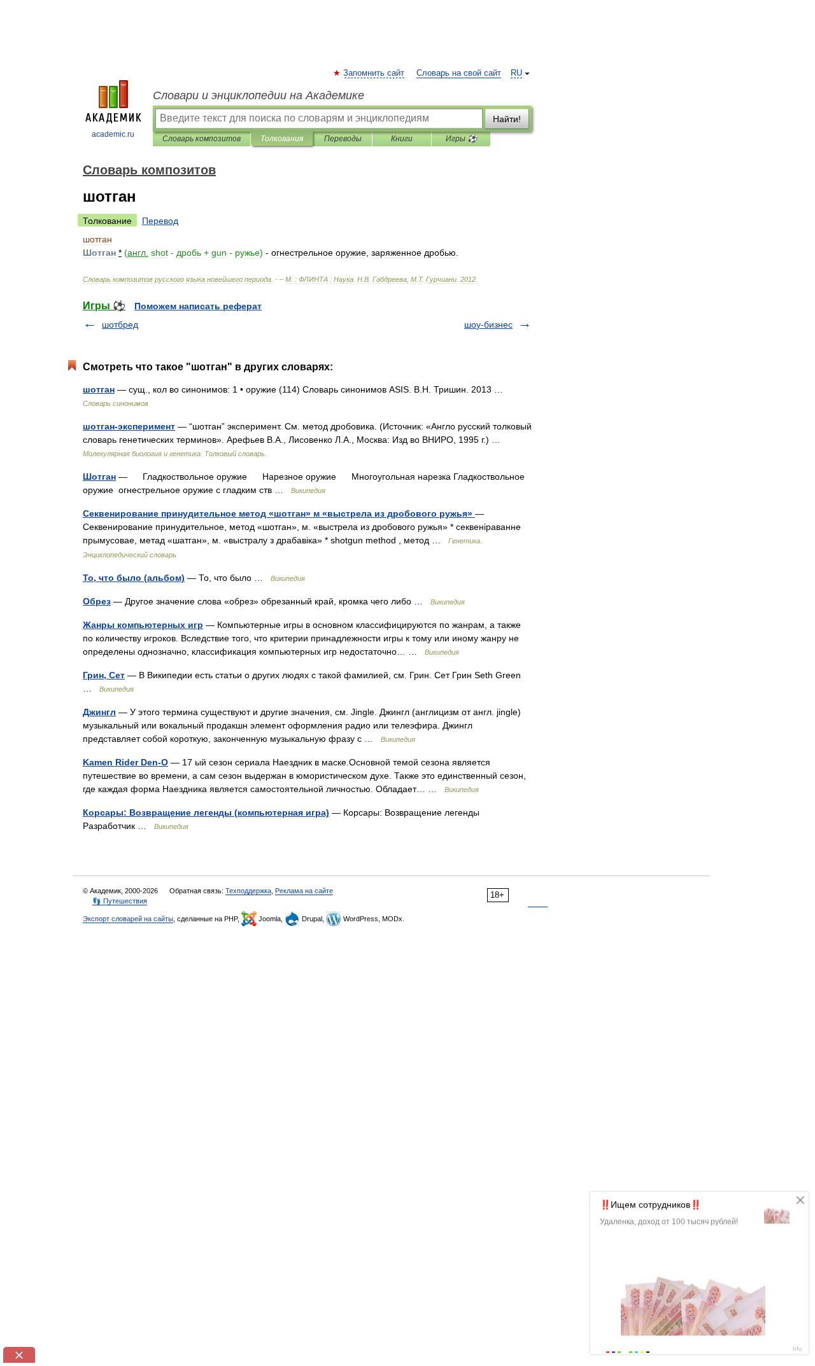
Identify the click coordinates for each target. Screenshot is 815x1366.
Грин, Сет (104, 675)
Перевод (160, 221)
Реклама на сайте (304, 891)
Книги (402, 138)
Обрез (97, 601)
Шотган (99, 476)
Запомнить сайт (374, 73)
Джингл (99, 712)
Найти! (507, 119)
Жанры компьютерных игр (143, 625)
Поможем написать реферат (198, 306)
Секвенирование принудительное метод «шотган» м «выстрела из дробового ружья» (279, 513)
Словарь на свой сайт (458, 73)
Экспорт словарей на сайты (128, 919)
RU (516, 73)
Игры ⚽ (461, 138)
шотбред (120, 324)
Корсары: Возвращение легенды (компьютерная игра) (206, 812)
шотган (99, 389)
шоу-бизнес (488, 324)
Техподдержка (248, 891)
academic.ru (113, 134)
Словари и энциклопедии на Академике (258, 95)
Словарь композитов (201, 138)
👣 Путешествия (119, 901)
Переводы (343, 138)
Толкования (281, 138)
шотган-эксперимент (129, 426)
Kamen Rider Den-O (125, 762)
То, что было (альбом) (134, 578)
